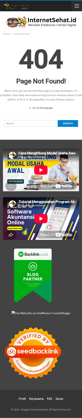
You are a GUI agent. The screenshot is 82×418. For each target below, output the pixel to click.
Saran (59, 398)
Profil (22, 398)
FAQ (49, 398)
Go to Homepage (42, 107)
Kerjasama (36, 398)
